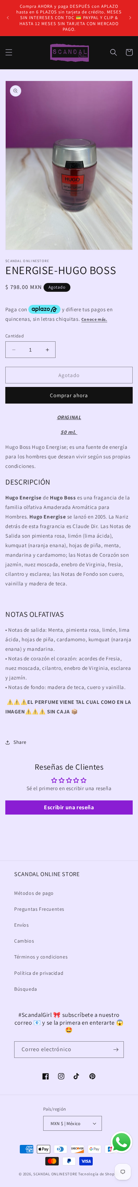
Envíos (21, 925)
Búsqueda (25, 989)
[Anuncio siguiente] (130, 17)
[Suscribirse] (115, 1049)
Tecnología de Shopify (98, 1173)
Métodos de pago (34, 893)
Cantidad (14, 336)
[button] (9, 52)
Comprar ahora (69, 395)
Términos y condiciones (41, 957)
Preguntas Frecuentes (39, 909)
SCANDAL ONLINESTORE (55, 1173)
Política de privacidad (38, 973)
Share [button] (20, 742)
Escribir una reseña (69, 807)
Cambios (24, 941)
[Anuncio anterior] (8, 17)
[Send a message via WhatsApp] (121, 1142)
